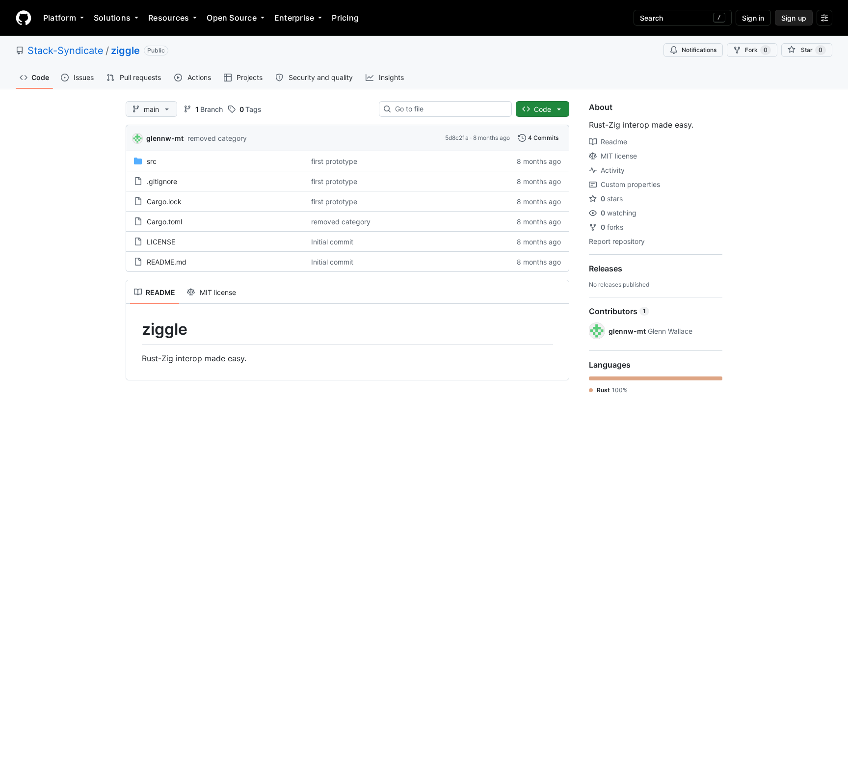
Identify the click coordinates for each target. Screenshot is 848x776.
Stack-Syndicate (65, 50)
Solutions (112, 18)
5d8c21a (457, 137)
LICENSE (161, 242)
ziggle (125, 50)
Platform (59, 18)
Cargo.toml (164, 221)
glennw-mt (165, 138)
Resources (168, 18)
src (152, 161)
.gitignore (162, 181)
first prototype (334, 161)
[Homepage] (23, 18)
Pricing (345, 18)
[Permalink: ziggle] (135, 329)
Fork (756, 50)
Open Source (232, 18)
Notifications (699, 50)
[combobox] (449, 109)
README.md (166, 262)
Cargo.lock (164, 201)
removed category (217, 138)
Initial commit (332, 242)
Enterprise (294, 18)
